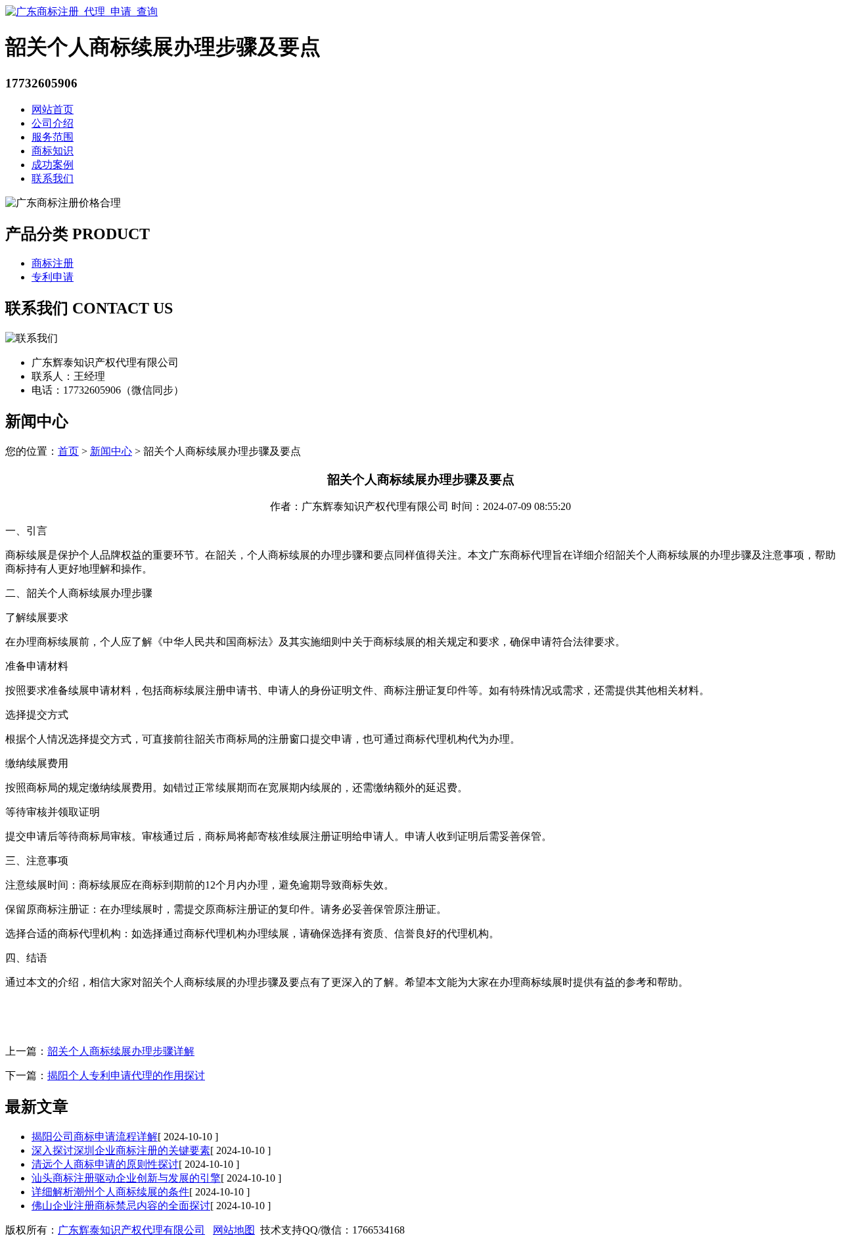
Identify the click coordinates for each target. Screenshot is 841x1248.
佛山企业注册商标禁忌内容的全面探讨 (121, 1205)
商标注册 (53, 263)
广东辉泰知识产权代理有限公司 (131, 1230)
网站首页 (53, 109)
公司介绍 (53, 123)
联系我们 (53, 178)
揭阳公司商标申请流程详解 (95, 1136)
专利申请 (53, 277)
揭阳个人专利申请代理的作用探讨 (126, 1075)
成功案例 (53, 164)
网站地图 (234, 1230)
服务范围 (53, 137)
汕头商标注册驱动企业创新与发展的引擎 (126, 1178)
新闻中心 (111, 451)
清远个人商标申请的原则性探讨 (105, 1164)
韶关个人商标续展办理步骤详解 (120, 1051)
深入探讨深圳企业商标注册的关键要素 (121, 1150)
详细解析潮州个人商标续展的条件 (110, 1191)
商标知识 (53, 150)
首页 (68, 451)
